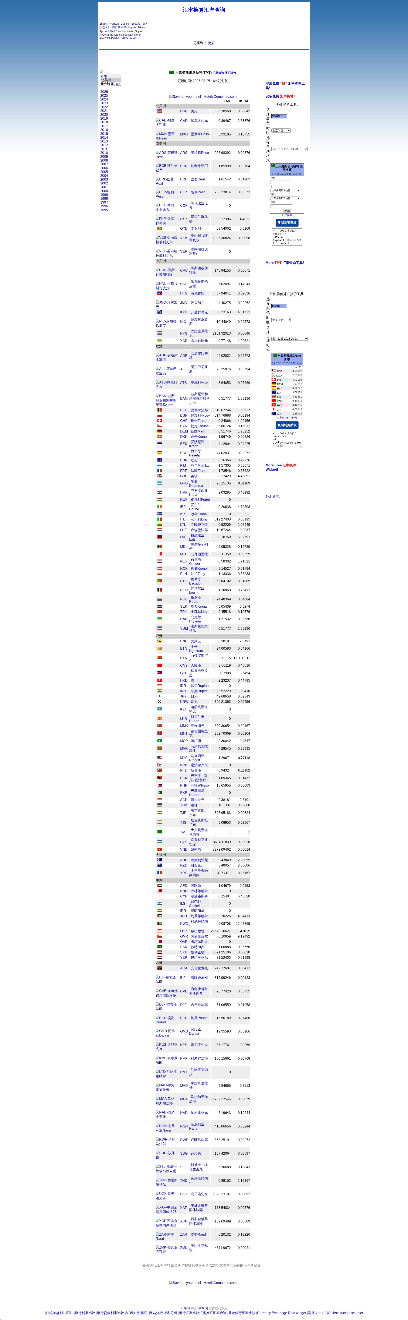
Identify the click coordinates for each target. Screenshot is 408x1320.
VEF (183, 251)
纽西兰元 (197, 865)
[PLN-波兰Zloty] (159, 574)
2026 (104, 91)
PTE (183, 581)
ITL (182, 519)
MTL (183, 554)
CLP (183, 192)
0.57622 (244, 471)
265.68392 (223, 153)
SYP (183, 952)
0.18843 (244, 1167)
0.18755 (244, 134)
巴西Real (198, 179)
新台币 (196, 770)
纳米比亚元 (199, 1112)
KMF (183, 1058)
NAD (184, 1113)
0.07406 (244, 1018)
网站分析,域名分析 (163, 1313)
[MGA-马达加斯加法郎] (167, 1103)
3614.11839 (222, 842)
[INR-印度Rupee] (159, 691)
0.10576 (244, 612)
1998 (104, 198)
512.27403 (223, 519)
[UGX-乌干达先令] (167, 1198)
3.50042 (244, 111)
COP (184, 205)
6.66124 (224, 426)
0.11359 (225, 554)
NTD (183, 770)
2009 (104, 156)
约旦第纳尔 (199, 916)
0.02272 (244, 355)
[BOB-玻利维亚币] (167, 170)
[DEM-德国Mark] (159, 431)
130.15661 (223, 1058)
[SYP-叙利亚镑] (159, 952)
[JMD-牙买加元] (167, 307)
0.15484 (224, 896)
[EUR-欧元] (159, 460)
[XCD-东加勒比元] (159, 341)
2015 (104, 133)
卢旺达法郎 (199, 1139)
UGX (184, 1194)
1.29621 (244, 341)
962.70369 (223, 733)
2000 (104, 191)
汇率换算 (287, 215)
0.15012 (244, 426)
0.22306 (224, 219)
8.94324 (224, 770)
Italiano (141, 27)
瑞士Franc (198, 421)
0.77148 (224, 341)
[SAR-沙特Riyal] (159, 947)
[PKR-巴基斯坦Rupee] (159, 793)
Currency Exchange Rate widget (281, 1313)
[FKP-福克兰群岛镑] (167, 223)
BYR (183, 658)
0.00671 (244, 270)
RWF (184, 1140)
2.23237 (224, 680)
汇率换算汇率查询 (204, 10)
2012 (104, 145)
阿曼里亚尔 (199, 936)
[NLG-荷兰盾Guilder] (159, 561)
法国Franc (198, 471)
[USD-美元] (159, 111)
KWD (184, 923)
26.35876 (224, 369)
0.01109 (244, 483)
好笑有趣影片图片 (59, 1313)
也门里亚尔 (199, 957)
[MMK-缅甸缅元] (159, 726)
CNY (184, 665)
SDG (184, 1153)
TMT (183, 832)
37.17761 (224, 1045)
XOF (183, 1221)
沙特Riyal (198, 947)
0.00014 (244, 849)
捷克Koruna (200, 426)
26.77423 (224, 991)
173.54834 (223, 1208)
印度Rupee (199, 691)
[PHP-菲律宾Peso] (159, 785)
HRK (184, 492)
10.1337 (224, 805)
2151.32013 (222, 333)
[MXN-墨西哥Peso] (167, 138)
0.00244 (244, 1126)
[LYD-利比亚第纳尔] (167, 1076)
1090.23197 (222, 1194)
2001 (104, 187)
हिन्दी (112, 31)
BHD (184, 891)
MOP (184, 741)
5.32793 (244, 537)
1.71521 (244, 561)
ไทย (118, 31)
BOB (183, 166)
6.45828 (244, 896)
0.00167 (244, 726)
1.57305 (224, 465)
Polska (115, 37)
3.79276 (244, 460)
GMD (184, 1031)
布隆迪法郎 (199, 977)
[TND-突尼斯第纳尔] (167, 1184)
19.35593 (224, 1031)
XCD (184, 341)
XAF (183, 1208)
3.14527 (224, 568)
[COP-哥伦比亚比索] (167, 209)
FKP (183, 219)
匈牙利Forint (200, 499)
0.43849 (224, 860)
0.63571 (244, 465)
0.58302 (224, 561)
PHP (183, 785)
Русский (104, 31)
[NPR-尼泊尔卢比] (159, 765)
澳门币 (196, 741)
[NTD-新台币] (159, 770)
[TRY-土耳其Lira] (159, 612)
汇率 (104, 76)
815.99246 (223, 978)
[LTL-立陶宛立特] (159, 525)
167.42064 (223, 1153)
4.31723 (244, 312)
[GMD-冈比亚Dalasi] (167, 1035)
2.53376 (244, 121)
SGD (184, 800)
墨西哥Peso (200, 134)
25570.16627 (221, 931)
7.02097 (224, 284)
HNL (183, 284)
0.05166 (244, 1031)
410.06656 (223, 1126)
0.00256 (244, 701)
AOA (183, 968)
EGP (183, 1018)
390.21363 (223, 701)
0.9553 (245, 885)
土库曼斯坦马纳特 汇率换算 (289, 168)
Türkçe (124, 37)
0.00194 (244, 415)
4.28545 (224, 748)
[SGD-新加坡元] (159, 800)
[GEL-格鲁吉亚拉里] (159, 673)
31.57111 (224, 873)
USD (184, 111)
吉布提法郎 (199, 1004)
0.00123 (244, 978)
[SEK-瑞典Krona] (159, 606)
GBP (183, 476)
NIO (183, 322)
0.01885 (244, 581)
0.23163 (224, 312)
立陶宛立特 (199, 524)
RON (184, 590)
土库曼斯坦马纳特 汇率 (289, 357)
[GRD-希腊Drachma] (159, 483)
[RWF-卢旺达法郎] (167, 1144)
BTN (183, 648)
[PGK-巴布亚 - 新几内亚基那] (159, 778)
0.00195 (244, 519)
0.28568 (224, 111)
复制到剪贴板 (287, 222)
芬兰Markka (200, 465)
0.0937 (245, 410)
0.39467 (224, 121)
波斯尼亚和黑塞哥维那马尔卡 (199, 398)
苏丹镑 (196, 1153)
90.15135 (224, 483)
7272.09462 (222, 849)
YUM (184, 628)
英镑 (194, 476)
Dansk (118, 34)
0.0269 (245, 1045)
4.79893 (244, 507)
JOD (183, 916)
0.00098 (244, 238)
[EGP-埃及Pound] (167, 1022)
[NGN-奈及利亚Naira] (167, 1130)
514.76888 (223, 415)
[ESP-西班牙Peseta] (159, 453)
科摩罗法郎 (199, 1058)
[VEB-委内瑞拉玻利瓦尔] (167, 242)
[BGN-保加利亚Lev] (159, 415)
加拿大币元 (199, 120)
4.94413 (244, 916)
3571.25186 (222, 952)
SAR (183, 947)
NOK (184, 568)
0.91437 (244, 778)
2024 (104, 99)
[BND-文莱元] (159, 641)
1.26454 (244, 673)
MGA (184, 1099)
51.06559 (224, 1005)
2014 (104, 137)
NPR (184, 765)
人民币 (196, 665)
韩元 (194, 701)
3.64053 (224, 383)
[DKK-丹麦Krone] (159, 437)
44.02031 (224, 355)
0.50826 (244, 436)
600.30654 (223, 726)
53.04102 (224, 581)
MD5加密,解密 (136, 1313)
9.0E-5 (226, 658)
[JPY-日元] (159, 696)
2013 (104, 141)
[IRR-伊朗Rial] (159, 911)
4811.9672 (223, 1248)
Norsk (137, 34)
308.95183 (223, 813)
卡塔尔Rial (199, 941)
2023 (104, 103)
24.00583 (224, 648)
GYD (184, 228)
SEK (183, 606)
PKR (183, 792)
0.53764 (244, 166)
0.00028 (244, 842)
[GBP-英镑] (159, 476)
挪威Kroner (199, 568)
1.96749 (224, 436)
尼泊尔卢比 (199, 765)
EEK (183, 444)
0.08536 (244, 619)
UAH (184, 619)
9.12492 (244, 936)
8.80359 (244, 554)
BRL (183, 179)
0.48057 (224, 865)
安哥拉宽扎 (199, 968)
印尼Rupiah (200, 686)
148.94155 (223, 270)
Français (114, 23)
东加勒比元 (199, 341)
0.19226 (244, 1234)
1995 (104, 210)
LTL (183, 524)
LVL (183, 537)
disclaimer (355, 1313)
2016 (104, 130)
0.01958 (244, 1005)
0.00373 (244, 192)
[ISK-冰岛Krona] (159, 514)
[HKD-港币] (159, 680)
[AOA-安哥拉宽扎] (159, 968)
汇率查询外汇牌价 (205, 72)
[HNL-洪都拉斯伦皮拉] (167, 288)
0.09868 (244, 805)
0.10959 (224, 936)
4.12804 (224, 444)
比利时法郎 (199, 410)
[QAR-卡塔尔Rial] (159, 942)
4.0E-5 (245, 931)
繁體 (114, 27)
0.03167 (244, 873)
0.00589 (244, 1221)
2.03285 (224, 492)
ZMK (183, 1248)
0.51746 (224, 431)
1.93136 (244, 398)
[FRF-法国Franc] (159, 471)
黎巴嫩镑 (197, 931)
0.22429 (224, 476)
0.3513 (245, 1085)
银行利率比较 (85, 1313)
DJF (183, 1005)
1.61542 (224, 179)
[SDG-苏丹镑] (167, 1157)
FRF (183, 471)
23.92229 (224, 691)
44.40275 (224, 303)
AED (183, 885)
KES (183, 1045)
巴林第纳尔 (199, 891)
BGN (184, 415)
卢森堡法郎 (199, 530)
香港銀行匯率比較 (241, 1313)
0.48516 (244, 665)
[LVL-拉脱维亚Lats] (159, 537)
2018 (104, 122)
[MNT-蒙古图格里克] (159, 733)
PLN (183, 574)
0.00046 (244, 333)
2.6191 (245, 641)
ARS (183, 153)
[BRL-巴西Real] (167, 183)
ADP (183, 355)
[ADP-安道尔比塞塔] (167, 359)
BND (184, 641)
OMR (184, 936)
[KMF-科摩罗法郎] (167, 1062)
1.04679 (224, 885)
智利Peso (198, 192)
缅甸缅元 (197, 726)
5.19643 (224, 1113)
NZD (183, 865)
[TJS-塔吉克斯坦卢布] (159, 822)
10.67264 (224, 410)
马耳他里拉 (199, 554)
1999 (104, 195)
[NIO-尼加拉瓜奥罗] (167, 326)
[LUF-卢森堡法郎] (159, 530)
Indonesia (127, 31)
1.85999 (224, 166)
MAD (184, 1085)
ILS (182, 903)
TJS (183, 822)
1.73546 (224, 471)
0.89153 (224, 1180)
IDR (183, 686)
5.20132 (224, 1234)
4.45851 (244, 476)
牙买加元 (197, 302)
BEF (183, 410)
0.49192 (244, 492)
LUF (183, 530)
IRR (183, 911)
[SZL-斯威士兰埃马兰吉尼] (167, 1171)
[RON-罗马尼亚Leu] (159, 590)
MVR (184, 748)
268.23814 (223, 192)
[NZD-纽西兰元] (159, 865)
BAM (184, 398)
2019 (104, 118)
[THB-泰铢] (159, 805)
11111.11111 (241, 658)
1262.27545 (222, 1099)
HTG (183, 293)
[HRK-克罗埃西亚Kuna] (159, 492)
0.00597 (244, 1153)
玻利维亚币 (199, 166)
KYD (183, 312)
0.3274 (245, 606)
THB (183, 805)
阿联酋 (196, 885)
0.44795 (244, 680)
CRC (184, 270)
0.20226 (224, 916)
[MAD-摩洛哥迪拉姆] (167, 1089)
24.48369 (224, 599)
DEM (184, 431)
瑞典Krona (199, 606)
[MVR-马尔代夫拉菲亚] (159, 748)
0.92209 (224, 524)
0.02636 (244, 293)
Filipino (139, 31)
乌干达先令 (199, 1194)
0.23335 (244, 748)
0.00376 (244, 153)
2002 (104, 183)
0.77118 (244, 758)
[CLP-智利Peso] (167, 196)
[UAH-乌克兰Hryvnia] (159, 619)
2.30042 (224, 741)
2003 (104, 179)
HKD (184, 680)
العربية (132, 37)
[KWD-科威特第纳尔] (159, 923)
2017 (104, 126)
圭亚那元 (197, 228)
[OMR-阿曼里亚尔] (159, 936)
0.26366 (224, 460)
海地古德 (197, 293)
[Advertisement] (231, 30)
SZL (183, 1167)
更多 (211, 43)
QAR (184, 941)
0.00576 (244, 1208)
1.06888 (224, 947)
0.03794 (244, 369)
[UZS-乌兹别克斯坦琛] (159, 842)
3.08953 (224, 822)
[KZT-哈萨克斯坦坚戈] (159, 709)
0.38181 (224, 641)
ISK (183, 514)
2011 (104, 149)
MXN (184, 134)
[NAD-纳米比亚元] (167, 1117)
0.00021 (244, 1248)
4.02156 (244, 421)
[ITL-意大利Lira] (159, 519)
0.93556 (244, 947)
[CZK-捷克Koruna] (159, 426)
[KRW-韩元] (159, 702)
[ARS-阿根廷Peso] (167, 157)
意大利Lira (199, 519)
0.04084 (244, 599)
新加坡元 (197, 800)
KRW (184, 701)
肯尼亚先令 (199, 1045)
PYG (183, 333)
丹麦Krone (199, 436)
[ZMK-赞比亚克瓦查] (167, 1252)
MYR (184, 758)
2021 (104, 111)
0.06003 (244, 785)
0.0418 (245, 691)
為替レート (316, 1313)
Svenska (128, 34)
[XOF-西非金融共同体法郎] (167, 1225)
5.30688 (224, 1167)
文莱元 (196, 641)
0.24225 (244, 444)
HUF (183, 499)
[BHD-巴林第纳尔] (159, 891)
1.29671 (224, 758)
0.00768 (244, 1058)
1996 (104, 206)
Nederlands (106, 34)
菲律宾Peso (200, 785)
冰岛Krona (199, 514)
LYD (183, 1072)
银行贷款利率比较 (110, 1313)
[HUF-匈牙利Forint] (159, 500)
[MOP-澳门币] (159, 741)
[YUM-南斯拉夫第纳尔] (159, 628)
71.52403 (224, 957)
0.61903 (244, 179)
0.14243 (244, 284)
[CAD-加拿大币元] (167, 125)
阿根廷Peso (200, 153)
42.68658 (224, 696)
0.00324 (244, 813)
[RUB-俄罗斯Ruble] (159, 599)
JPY (183, 696)
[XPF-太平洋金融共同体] (159, 873)
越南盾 (196, 849)
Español (136, 23)
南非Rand (198, 1234)
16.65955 (224, 785)
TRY (183, 612)
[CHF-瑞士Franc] (159, 421)
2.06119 (225, 665)
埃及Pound (199, 1018)
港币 (194, 680)
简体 (120, 27)
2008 (104, 160)
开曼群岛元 (199, 312)
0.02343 (244, 696)
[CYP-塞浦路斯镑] (159, 896)
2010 (104, 153)
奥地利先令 (199, 382)
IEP (183, 507)
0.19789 (244, 546)
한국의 (106, 27)
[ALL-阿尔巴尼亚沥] (167, 373)
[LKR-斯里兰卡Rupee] (159, 719)
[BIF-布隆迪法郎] (167, 982)
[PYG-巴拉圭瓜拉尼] (159, 333)
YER (183, 957)
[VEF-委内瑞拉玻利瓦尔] (167, 255)
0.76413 (244, 590)
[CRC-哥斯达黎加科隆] (167, 274)
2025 (104, 95)
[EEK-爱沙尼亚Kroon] (159, 444)
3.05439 (224, 606)
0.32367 (244, 822)
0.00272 (244, 1140)
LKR (183, 718)
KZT (183, 709)
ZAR (183, 1234)
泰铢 (194, 805)
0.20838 (224, 507)
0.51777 (224, 398)
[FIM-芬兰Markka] (159, 465)
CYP (183, 896)
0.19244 (244, 1113)
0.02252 (244, 303)
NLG (183, 561)
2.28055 (244, 860)
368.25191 (223, 1140)
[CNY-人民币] (159, 665)
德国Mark (198, 431)
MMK (184, 726)
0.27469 (244, 383)
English (103, 23)
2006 (104, 168)
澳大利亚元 (199, 860)
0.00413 (244, 968)
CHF (183, 421)
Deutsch (125, 23)
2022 (104, 107)
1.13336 (224, 574)
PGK (183, 778)
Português (130, 27)
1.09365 (224, 778)
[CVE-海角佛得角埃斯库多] (167, 995)
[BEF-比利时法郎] (159, 410)
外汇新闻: (273, 496)
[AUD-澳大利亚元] (159, 860)
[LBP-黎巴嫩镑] (159, 931)
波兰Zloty (198, 574)
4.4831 (245, 219)
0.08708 (224, 923)
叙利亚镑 (197, 952)
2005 (104, 172)
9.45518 (224, 612)
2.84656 (224, 1085)
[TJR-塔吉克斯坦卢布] (159, 813)
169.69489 (223, 1221)
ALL (183, 369)
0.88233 (244, 574)
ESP (183, 453)
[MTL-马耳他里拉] (159, 554)
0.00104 (244, 733)
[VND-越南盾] (159, 849)
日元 (194, 696)
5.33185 (224, 134)
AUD (184, 860)
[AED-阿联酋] (159, 886)
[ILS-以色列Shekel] (159, 904)
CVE (183, 991)
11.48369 (243, 923)
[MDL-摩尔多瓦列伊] (159, 546)
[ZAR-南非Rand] (167, 1238)
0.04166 (244, 648)
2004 (104, 175)
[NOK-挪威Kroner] (159, 569)
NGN (184, 1126)
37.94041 (224, 293)
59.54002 (224, 228)
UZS (183, 842)
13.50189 (224, 1018)
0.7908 (225, 673)
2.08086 (244, 865)
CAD (184, 121)
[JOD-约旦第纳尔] (159, 916)
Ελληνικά (104, 37)
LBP (183, 931)
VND (184, 849)
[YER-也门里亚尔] (159, 958)
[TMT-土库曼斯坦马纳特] (159, 832)
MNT (184, 733)
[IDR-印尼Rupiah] (159, 686)
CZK (183, 426)
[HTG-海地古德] (159, 293)
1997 (104, 202)
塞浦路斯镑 (199, 896)
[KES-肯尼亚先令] (167, 1049)
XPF (183, 873)
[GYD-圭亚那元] (159, 228)
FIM (183, 465)
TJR (183, 813)
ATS (183, 383)
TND (183, 1180)
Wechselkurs (336, 1313)
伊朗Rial (197, 911)
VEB (183, 238)
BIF (183, 978)
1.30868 (224, 590)
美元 (118, 84)
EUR (184, 460)
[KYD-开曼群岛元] (159, 312)
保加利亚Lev (200, 415)
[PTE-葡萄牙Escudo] (159, 581)
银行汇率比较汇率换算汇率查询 (203, 1313)
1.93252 (244, 431)
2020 (104, 114)
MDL (183, 546)
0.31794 (244, 568)
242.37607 (223, 968)
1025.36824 (222, 238)
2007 (104, 164)
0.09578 (244, 322)
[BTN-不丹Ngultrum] (159, 648)
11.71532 (224, 619)
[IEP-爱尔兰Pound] (159, 507)
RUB (184, 599)
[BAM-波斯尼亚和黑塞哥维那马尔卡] (167, 405)
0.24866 (224, 421)
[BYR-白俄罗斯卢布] (159, 658)
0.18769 (224, 537)
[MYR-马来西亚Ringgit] (159, 758)
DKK (183, 436)
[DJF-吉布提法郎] (167, 1009)
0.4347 (245, 741)
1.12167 (244, 1180)
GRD (184, 483)
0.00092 (244, 1194)
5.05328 (224, 546)
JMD (183, 303)
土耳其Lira (199, 612)
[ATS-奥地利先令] (167, 387)
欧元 (194, 460)
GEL (183, 673)
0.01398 (244, 957)
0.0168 (245, 228)
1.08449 (244, 524)
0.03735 (244, 991)
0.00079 (244, 1099)
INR (183, 691)
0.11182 (244, 770)
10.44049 (224, 322)
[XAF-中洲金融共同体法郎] (167, 1212)
